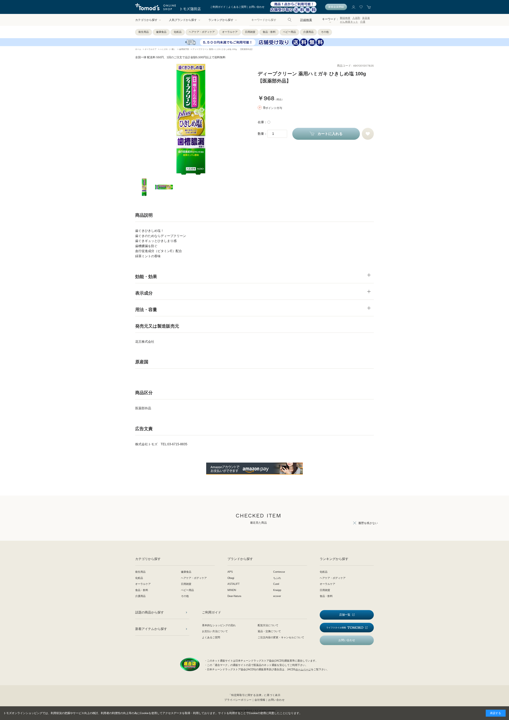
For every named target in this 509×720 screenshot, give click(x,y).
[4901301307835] (144, 187)
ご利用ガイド (218, 6)
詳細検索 (306, 19)
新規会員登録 (336, 6)
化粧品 (178, 31)
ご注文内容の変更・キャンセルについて (281, 637)
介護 (362, 21)
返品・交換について (269, 631)
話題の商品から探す (149, 612)
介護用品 (308, 31)
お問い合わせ (256, 6)
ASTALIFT (233, 583)
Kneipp (277, 590)
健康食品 (161, 31)
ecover (277, 596)
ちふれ (277, 577)
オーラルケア (230, 31)
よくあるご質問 (237, 6)
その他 (325, 31)
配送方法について (268, 625)
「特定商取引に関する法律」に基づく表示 (254, 695)
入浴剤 (356, 17)
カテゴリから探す (146, 19)
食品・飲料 (269, 31)
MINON (231, 590)
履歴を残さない (368, 523)
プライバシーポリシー (238, 699)
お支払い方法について (215, 631)
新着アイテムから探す (151, 629)
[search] (289, 20)
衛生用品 (143, 31)
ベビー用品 (289, 31)
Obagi (230, 577)
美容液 (366, 17)
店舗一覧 (344, 614)
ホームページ (303, 669)
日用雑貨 (250, 31)
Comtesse (279, 571)
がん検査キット (349, 21)
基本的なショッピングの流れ (219, 625)
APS (230, 571)
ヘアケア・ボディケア (202, 31)
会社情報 (259, 699)
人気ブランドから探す (183, 19)
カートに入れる (330, 134)
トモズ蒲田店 (190, 9)
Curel (276, 583)
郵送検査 (345, 17)
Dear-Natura (234, 596)
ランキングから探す (220, 19)
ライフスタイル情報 (336, 627)
